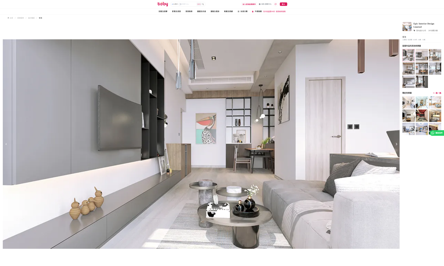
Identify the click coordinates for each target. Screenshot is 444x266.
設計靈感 (31, 18)
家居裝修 (189, 11)
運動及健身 (215, 11)
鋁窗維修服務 (281, 11)
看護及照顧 (228, 11)
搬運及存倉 (201, 11)
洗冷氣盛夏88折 (269, 11)
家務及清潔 (176, 11)
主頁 (11, 18)
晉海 (40, 18)
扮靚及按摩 (163, 11)
